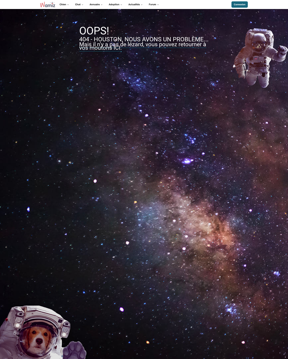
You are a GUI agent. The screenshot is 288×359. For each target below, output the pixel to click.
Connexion (239, 4)
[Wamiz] (47, 4)
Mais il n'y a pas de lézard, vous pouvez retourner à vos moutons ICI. (142, 46)
